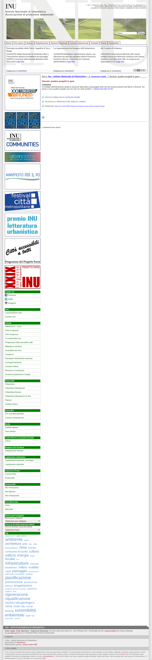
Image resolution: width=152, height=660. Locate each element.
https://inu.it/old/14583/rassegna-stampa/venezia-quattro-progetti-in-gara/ (79, 106)
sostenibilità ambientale (20, 612)
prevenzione (14, 582)
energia (23, 555)
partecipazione (33, 571)
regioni (8, 591)
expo (32, 556)
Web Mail (9, 509)
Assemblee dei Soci (13, 350)
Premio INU (10, 478)
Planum (8, 400)
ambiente (14, 539)
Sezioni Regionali (59, 43)
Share (45, 111)
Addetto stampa (11, 427)
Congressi (9, 354)
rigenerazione (16, 595)
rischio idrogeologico (20, 602)
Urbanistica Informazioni (15, 388)
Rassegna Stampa (72, 97)
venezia (17, 618)
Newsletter (114, 43)
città (30, 544)
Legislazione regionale (14, 464)
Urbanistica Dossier (13, 392)
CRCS (8, 441)
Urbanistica (10, 384)
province (32, 588)
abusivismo (10, 536)
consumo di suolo (16, 551)
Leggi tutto (20, 62)
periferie (29, 574)
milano (22, 567)
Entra (7, 505)
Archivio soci (10, 317)
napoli (8, 571)
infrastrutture (17, 563)
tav (33, 615)
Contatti (94, 43)
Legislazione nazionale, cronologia (19, 460)
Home (9, 43)
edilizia (10, 555)
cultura (34, 551)
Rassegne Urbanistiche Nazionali (19, 358)
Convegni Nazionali (13, 362)
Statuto (29, 43)
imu (17, 559)
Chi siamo (19, 43)
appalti (26, 540)
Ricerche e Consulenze (14, 370)
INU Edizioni (10, 492)
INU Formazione (12, 488)
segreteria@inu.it (111, 631)
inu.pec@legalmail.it (13, 633)
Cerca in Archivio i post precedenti (18, 527)
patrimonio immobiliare (14, 574)
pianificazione (18, 577)
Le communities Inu (13, 338)
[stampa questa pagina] (43, 117)
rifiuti (14, 591)
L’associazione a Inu (13, 313)
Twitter (10, 299)
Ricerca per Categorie (14, 518)
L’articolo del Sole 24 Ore (103, 89)
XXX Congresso (11, 334)
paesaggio (19, 571)
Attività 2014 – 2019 (13, 326)
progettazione (23, 585)
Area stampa (10, 431)
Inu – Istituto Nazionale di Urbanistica (24, 627)
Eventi (103, 43)
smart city (19, 606)
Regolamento (42, 43)
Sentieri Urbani (11, 404)
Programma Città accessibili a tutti (19, 342)
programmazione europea (15, 589)
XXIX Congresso (12, 330)
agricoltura (21, 536)
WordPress (21, 642)
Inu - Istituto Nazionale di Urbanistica (67, 76)
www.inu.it (124, 654)
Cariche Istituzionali (79, 43)
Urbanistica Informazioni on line (18, 396)
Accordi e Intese (11, 366)
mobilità (33, 567)
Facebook (12, 295)
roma (8, 606)
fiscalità (10, 559)
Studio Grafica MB (29, 645)
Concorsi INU (10, 474)
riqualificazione (17, 599)
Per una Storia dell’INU (14, 414)
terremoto (9, 618)
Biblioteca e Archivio (13, 346)
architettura (13, 544)
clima (23, 547)
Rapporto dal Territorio (14, 451)
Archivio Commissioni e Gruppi (17, 374)
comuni (32, 547)
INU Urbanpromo (12, 496)
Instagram (12, 303)
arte (25, 543)
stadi (28, 615)
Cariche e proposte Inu (14, 418)
